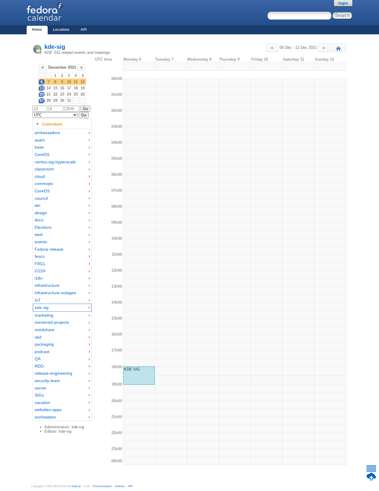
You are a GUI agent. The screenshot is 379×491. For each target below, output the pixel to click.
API (83, 30)
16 (62, 88)
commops (44, 183)
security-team (47, 380)
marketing (44, 315)
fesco (40, 256)
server (40, 388)
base (39, 147)
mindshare (44, 329)
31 (69, 100)
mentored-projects (52, 322)
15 (55, 88)
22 (55, 94)
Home (37, 30)
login (343, 3)
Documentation (102, 486)
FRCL (40, 263)
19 (83, 88)
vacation (42, 402)
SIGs (39, 395)
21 (48, 94)
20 (42, 94)
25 (76, 94)
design (41, 212)
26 (83, 94)
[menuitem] (62, 132)
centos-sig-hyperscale (55, 162)
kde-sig (54, 47)
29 (55, 100)
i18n (39, 278)
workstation (45, 417)
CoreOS (42, 191)
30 (62, 100)
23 (62, 94)
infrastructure (47, 285)
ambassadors (47, 132)
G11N (40, 270)
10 (69, 82)
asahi (40, 140)
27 (42, 100)
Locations (61, 30)
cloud (40, 176)
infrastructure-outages (55, 292)
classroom (44, 169)
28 (48, 100)
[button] (272, 48)
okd (38, 337)
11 (76, 82)
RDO (39, 366)
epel (39, 234)
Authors (120, 486)
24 (69, 94)
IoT (38, 300)
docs (39, 220)
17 (69, 88)
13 (42, 88)
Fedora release (49, 249)
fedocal (76, 486)
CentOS (42, 154)
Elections (43, 227)
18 (76, 88)
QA (38, 358)
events (41, 241)
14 (48, 88)
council (41, 198)
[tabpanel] (62, 275)
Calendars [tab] (52, 124)
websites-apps (48, 409)
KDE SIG (132, 369)
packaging (44, 344)
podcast (42, 351)
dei (37, 205)
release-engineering (53, 373)
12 (83, 82)
